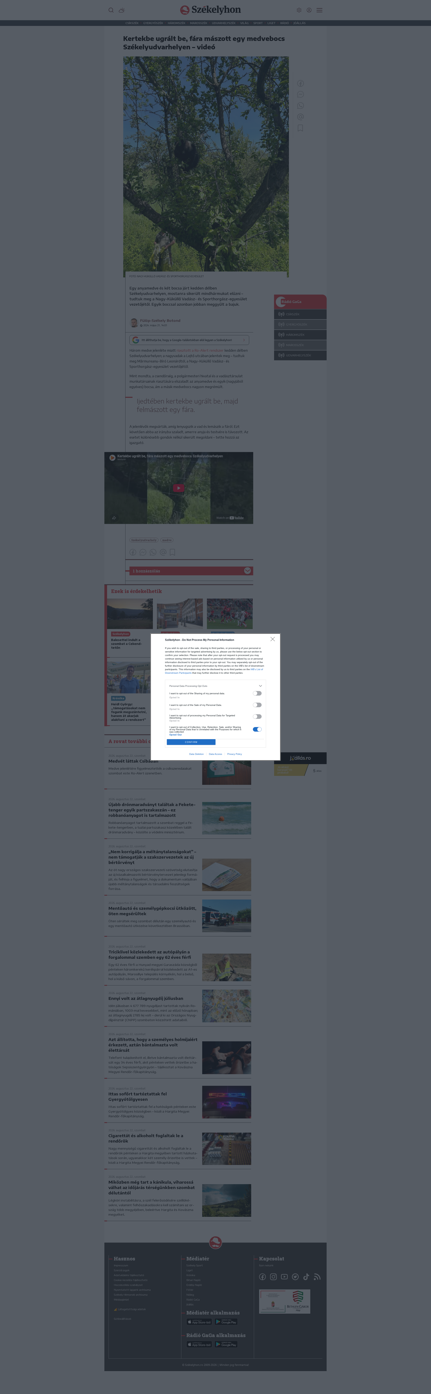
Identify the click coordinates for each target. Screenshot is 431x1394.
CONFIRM (191, 742)
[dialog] (215, 697)
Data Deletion (196, 754)
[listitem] (215, 686)
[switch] (257, 693)
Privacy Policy (234, 754)
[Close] (274, 640)
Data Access (215, 754)
